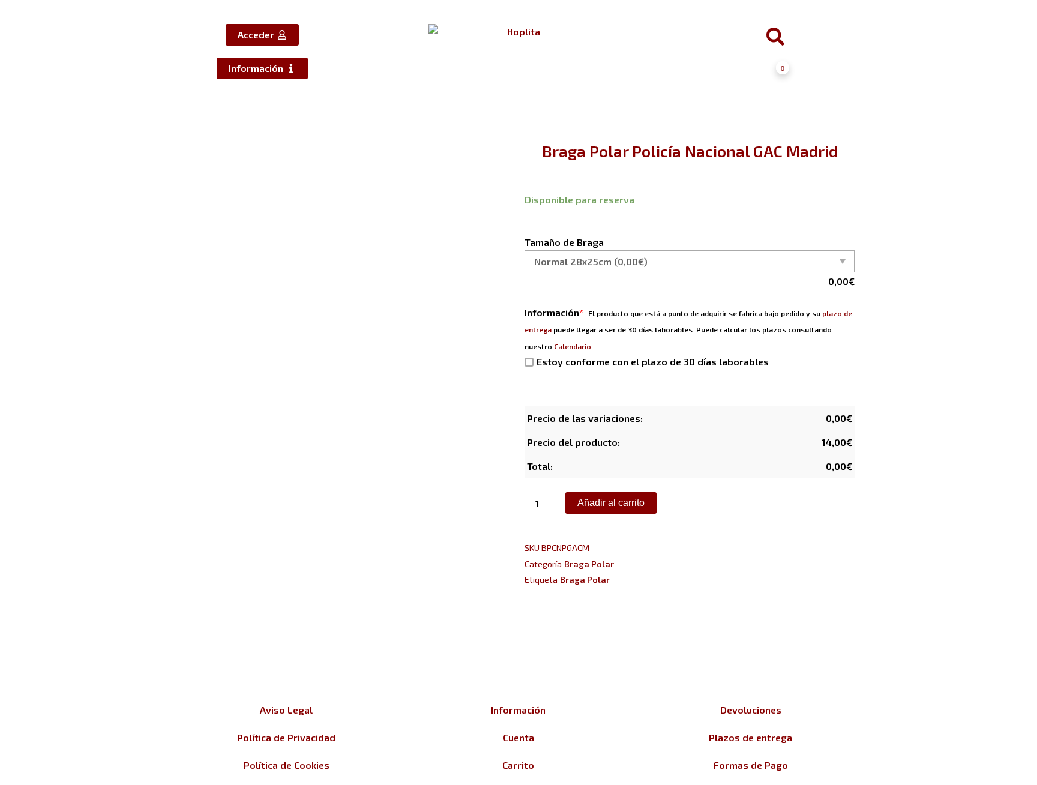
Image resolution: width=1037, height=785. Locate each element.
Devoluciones (750, 709)
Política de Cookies (286, 765)
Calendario (572, 346)
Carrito (518, 765)
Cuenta (518, 737)
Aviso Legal (286, 709)
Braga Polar (589, 564)
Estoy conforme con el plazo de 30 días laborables (653, 361)
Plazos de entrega (750, 737)
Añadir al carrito (611, 503)
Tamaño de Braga (564, 242)
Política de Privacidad (286, 737)
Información (554, 312)
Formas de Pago (751, 765)
